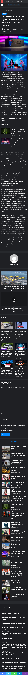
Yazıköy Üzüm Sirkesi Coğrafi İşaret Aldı (13, 1)
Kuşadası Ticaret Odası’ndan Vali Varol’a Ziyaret (18, 476)
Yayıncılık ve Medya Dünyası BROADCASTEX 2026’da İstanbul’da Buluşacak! (20, 371)
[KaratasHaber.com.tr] (14, 5)
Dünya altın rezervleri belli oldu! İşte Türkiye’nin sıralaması (18, 469)
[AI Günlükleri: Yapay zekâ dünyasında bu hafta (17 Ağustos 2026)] (21, 346)
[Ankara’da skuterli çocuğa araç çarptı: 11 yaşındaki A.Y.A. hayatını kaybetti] (6, 563)
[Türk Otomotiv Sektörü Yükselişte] (6, 597)
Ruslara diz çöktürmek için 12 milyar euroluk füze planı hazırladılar (18, 498)
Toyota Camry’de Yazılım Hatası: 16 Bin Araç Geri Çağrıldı (7, 353)
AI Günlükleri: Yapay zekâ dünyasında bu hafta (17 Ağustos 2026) (20, 354)
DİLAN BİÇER (6, 29)
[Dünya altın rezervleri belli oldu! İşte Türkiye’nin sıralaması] (6, 470)
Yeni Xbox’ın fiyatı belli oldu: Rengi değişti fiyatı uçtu (18, 131)
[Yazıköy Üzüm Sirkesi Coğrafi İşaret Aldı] (6, 463)
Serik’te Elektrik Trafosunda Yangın (16, 581)
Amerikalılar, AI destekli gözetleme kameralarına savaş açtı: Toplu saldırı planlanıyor (20, 333)
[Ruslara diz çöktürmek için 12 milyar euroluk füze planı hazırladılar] (6, 499)
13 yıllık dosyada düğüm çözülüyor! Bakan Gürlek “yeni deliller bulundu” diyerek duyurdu (18, 554)
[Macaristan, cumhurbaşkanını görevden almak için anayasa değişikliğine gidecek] (6, 572)
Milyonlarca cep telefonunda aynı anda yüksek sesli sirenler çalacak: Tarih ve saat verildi (17, 515)
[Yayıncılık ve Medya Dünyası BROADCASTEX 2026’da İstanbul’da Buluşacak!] (21, 363)
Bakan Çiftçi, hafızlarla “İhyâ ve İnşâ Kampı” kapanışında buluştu (17, 484)
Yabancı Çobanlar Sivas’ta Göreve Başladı (18, 531)
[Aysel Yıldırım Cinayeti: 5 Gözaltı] (6, 539)
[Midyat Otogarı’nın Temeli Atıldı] (6, 449)
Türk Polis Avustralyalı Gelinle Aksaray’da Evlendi (18, 588)
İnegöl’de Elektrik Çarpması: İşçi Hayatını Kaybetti (18, 545)
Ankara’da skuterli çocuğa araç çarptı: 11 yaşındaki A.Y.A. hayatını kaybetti (18, 563)
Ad (2, 408)
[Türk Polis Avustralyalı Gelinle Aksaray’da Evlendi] (6, 590)
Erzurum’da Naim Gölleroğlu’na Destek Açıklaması (17, 524)
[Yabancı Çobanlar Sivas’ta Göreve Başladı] (6, 532)
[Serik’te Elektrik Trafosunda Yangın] (6, 583)
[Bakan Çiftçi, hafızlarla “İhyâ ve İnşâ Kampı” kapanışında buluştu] (6, 485)
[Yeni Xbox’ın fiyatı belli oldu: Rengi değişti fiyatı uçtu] (5, 131)
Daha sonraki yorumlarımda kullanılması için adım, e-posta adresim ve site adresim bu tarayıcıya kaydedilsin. (13, 428)
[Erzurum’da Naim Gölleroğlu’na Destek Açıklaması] (6, 525)
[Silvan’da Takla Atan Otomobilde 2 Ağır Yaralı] (6, 456)
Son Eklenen (14, 441)
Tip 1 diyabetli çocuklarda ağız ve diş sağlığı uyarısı (18, 490)
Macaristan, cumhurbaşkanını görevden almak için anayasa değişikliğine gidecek (17, 573)
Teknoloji (10, 10)
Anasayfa (5, 10)
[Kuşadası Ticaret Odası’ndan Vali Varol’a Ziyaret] (6, 477)
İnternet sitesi (4, 419)
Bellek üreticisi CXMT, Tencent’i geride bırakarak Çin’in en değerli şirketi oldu (7, 371)
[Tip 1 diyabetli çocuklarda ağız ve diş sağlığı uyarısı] (6, 492)
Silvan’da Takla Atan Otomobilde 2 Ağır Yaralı (18, 454)
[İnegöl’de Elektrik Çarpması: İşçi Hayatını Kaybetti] (6, 546)
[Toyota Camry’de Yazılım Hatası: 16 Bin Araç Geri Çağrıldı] (7, 346)
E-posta (3, 413)
